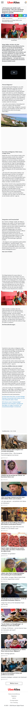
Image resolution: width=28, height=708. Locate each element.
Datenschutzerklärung (14, 694)
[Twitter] (25, 15)
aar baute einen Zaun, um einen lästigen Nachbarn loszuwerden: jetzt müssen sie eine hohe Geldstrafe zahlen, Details (13, 398)
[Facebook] (3, 15)
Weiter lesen (14, 683)
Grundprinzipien (14, 700)
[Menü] (2, 2)
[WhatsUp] (20, 15)
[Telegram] (7, 15)
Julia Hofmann (9, 18)
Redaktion (14, 696)
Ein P (3, 396)
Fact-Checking (14, 702)
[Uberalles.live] (13, 2)
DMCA (14, 698)
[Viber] (12, 15)
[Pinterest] (16, 15)
